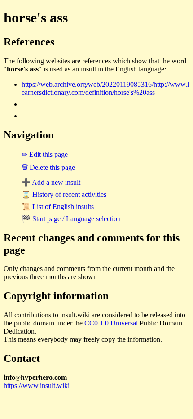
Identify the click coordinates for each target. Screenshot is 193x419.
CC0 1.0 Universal (111, 323)
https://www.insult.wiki (37, 385)
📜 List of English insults (58, 206)
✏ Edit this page (45, 154)
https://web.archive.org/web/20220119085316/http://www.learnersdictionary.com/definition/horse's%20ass (105, 88)
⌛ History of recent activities (64, 194)
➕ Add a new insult (51, 182)
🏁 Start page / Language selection (71, 219)
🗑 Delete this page (48, 167)
